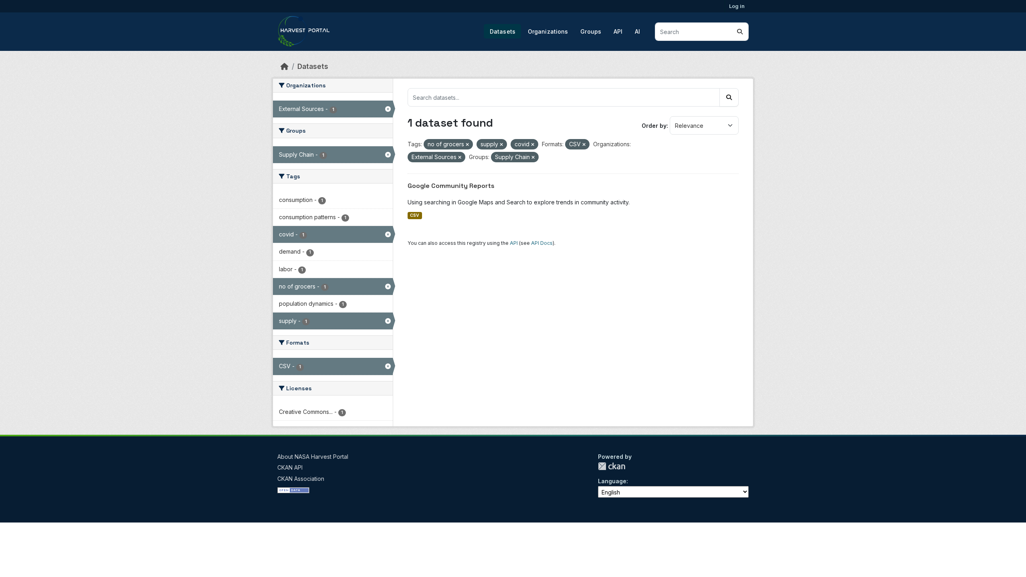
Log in (737, 6)
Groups (590, 31)
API (618, 31)
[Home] (285, 66)
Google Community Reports (451, 186)
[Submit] (740, 31)
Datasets (502, 31)
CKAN (611, 466)
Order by (654, 125)
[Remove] (467, 144)
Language (612, 481)
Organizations (548, 31)
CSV (414, 215)
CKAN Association (300, 478)
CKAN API (290, 467)
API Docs (542, 243)
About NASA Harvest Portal (312, 456)
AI (637, 31)
